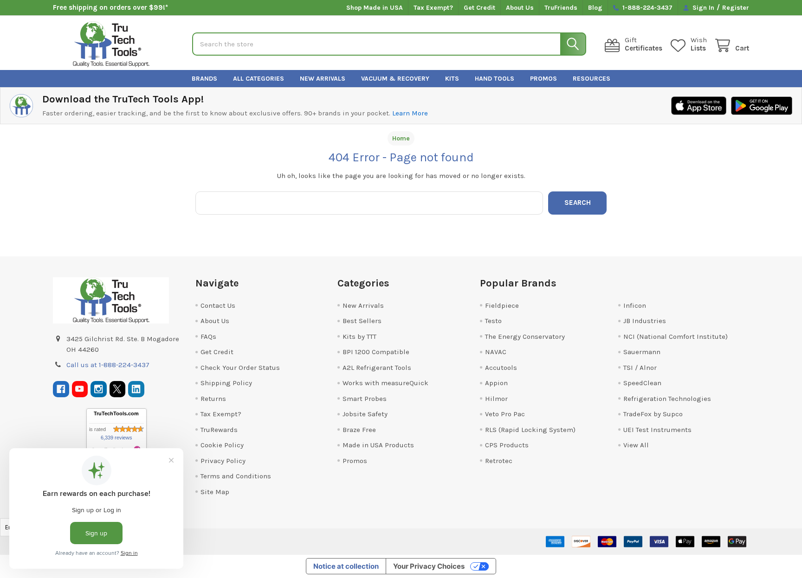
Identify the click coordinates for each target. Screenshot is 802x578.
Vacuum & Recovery (395, 79)
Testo (493, 321)
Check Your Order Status (240, 367)
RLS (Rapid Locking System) (530, 430)
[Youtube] (80, 389)
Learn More (410, 113)
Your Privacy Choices (429, 566)
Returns (213, 398)
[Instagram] (99, 389)
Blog (595, 8)
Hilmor (496, 398)
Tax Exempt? (433, 8)
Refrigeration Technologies (667, 398)
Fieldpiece (502, 305)
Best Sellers (362, 321)
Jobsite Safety (365, 414)
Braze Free (359, 430)
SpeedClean (642, 383)
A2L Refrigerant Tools (377, 367)
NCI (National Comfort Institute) (675, 336)
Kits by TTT (359, 336)
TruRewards (219, 430)
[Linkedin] (136, 389)
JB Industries (644, 321)
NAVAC (495, 352)
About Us (520, 8)
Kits (452, 79)
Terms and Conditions (235, 476)
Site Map (214, 492)
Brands (204, 79)
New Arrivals (322, 79)
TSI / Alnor (640, 367)
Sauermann (641, 352)
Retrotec (498, 461)
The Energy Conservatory (525, 336)
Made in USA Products (378, 445)
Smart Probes (365, 398)
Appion (496, 383)
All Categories (258, 79)
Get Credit (479, 8)
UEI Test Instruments (657, 430)
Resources (591, 79)
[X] (118, 389)
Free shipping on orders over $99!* (110, 7)
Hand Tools (494, 79)
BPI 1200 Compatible (376, 352)
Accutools (501, 367)
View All (636, 445)
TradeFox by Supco (653, 414)
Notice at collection (346, 566)
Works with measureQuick (385, 383)
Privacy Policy (223, 461)
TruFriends (560, 8)
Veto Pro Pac (505, 414)
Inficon (634, 305)
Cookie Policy (222, 445)
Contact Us (217, 305)
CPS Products (507, 445)
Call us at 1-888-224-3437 (107, 365)
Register (735, 8)
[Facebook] (61, 389)
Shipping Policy (226, 383)
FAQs (208, 336)
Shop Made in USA (374, 8)
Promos (543, 79)
